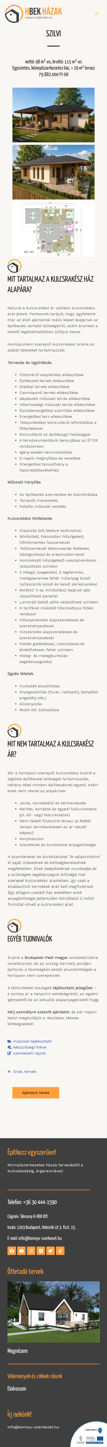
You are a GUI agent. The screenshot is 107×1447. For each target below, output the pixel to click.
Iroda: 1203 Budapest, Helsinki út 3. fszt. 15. (41, 1227)
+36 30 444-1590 (40, 1202)
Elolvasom (16, 1389)
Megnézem (17, 1351)
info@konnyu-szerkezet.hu (40, 1238)
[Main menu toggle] (96, 13)
